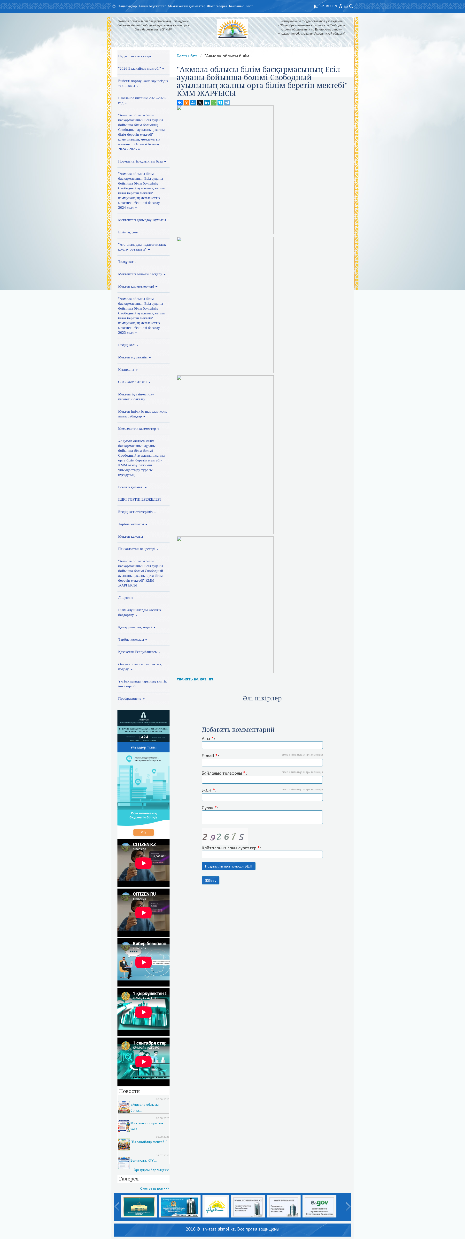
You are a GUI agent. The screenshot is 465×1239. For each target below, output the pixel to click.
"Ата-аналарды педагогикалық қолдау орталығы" (142, 247)
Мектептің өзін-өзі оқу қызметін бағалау (136, 396)
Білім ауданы (128, 232)
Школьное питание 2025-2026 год (142, 100)
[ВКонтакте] (180, 102)
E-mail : (262, 756)
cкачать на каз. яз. (196, 678)
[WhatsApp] (214, 102)
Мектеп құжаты (130, 536)
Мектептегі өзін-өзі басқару (140, 274)
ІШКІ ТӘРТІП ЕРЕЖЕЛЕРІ (139, 499)
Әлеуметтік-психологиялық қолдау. (139, 666)
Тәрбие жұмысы (131, 524)
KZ (321, 6)
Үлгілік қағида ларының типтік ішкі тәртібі (142, 683)
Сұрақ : (210, 808)
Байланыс (236, 6)
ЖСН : (262, 790)
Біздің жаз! (127, 345)
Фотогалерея (217, 6)
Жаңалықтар (127, 6)
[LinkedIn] (207, 102)
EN (334, 6)
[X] (200, 102)
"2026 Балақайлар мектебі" (140, 68)
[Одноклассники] (186, 102)
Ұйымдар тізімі (143, 747)
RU (328, 6)
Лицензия (125, 598)
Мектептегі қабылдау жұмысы (142, 220)
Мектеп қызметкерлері (136, 286)
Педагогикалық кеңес (135, 56)
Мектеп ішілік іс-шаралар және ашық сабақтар (142, 413)
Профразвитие (130, 698)
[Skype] (220, 102)
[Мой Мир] (193, 102)
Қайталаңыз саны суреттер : (231, 847)
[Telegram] (227, 102)
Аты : (208, 738)
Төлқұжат (126, 262)
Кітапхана (126, 369)
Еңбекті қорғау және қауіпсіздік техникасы (143, 83)
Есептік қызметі (131, 487)
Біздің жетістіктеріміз (136, 512)
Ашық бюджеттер (152, 6)
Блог (249, 6)
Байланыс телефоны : (262, 773)
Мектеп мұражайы (133, 357)
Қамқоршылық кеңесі (135, 627)
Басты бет (187, 55)
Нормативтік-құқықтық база (141, 161)
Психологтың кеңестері (137, 549)
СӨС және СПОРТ (133, 382)
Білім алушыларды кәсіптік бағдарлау (139, 612)
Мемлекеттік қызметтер (187, 6)
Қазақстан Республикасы (138, 652)
